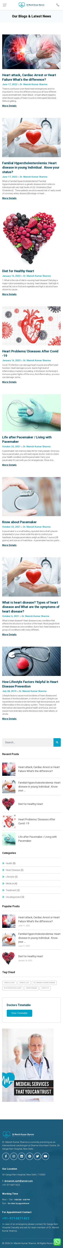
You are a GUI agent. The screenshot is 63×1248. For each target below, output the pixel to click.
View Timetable (19, 1013)
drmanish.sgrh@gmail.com (18, 1181)
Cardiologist (9, 983)
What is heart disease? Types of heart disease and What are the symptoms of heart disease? (30, 606)
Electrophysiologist (13, 988)
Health (9, 863)
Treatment (11, 890)
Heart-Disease (31, 988)
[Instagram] (13, 1156)
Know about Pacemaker (19, 522)
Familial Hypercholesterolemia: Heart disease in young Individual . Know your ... (39, 786)
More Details (9, 105)
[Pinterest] (29, 1156)
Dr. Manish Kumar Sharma (44, 983)
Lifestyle (10, 876)
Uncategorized (13, 897)
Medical (10, 883)
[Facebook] (6, 1156)
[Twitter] (37, 1156)
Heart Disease (13, 870)
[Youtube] (45, 1156)
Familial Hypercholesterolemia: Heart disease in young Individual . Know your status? (30, 167)
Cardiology (24, 983)
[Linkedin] (21, 1156)
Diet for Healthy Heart (18, 271)
